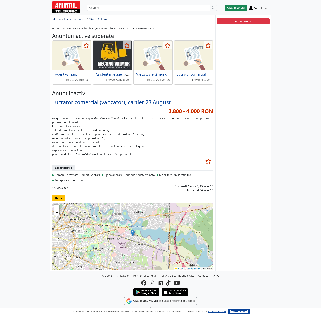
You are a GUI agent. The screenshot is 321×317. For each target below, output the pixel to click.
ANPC (215, 275)
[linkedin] (160, 283)
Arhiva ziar (122, 275)
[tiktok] (168, 283)
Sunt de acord (239, 311)
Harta (59, 198)
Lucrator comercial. (192, 74)
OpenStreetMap (194, 268)
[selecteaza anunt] (86, 45)
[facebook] (143, 283)
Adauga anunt (236, 8)
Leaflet (180, 268)
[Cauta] (213, 8)
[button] (133, 232)
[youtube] (177, 283)
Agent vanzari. (66, 74)
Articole (107, 275)
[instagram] (152, 283)
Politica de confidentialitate (177, 275)
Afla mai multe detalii (217, 311)
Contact (203, 275)
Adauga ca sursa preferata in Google (163, 301)
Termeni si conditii (144, 275)
